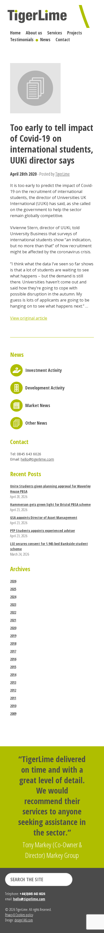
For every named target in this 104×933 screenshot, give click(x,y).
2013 (13, 682)
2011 (13, 698)
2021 (13, 620)
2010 (13, 705)
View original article (28, 318)
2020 (13, 627)
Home (15, 33)
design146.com (23, 920)
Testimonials (22, 39)
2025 (13, 588)
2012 (13, 690)
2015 (13, 666)
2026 (13, 581)
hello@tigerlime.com (37, 459)
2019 (13, 635)
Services (54, 33)
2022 (13, 612)
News (45, 39)
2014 (13, 674)
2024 (13, 596)
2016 (13, 659)
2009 (13, 713)
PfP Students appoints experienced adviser (42, 530)
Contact (63, 39)
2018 (13, 643)
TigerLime (62, 174)
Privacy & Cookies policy (19, 914)
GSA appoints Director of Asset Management (43, 517)
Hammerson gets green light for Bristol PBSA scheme (50, 504)
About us (34, 33)
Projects (74, 33)
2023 (13, 604)
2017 (13, 651)
